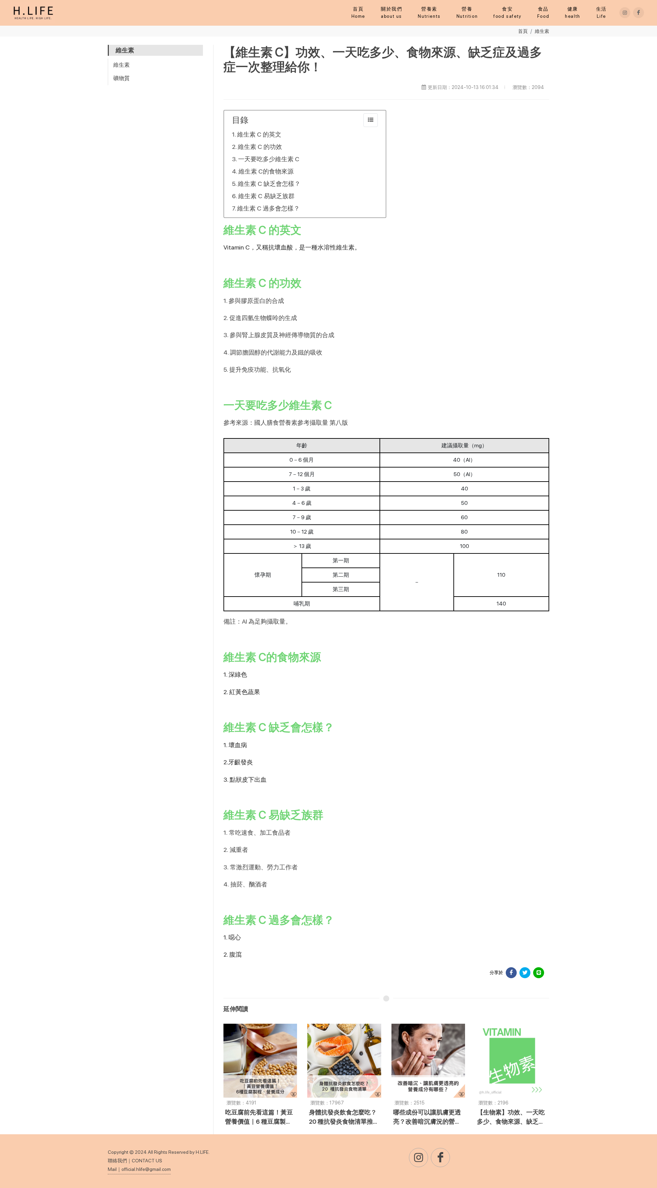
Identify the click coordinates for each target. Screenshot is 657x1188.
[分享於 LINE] (538, 972)
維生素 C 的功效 (260, 146)
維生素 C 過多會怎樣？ (268, 208)
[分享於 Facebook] (511, 972)
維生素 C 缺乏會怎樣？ (269, 183)
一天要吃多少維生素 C (268, 159)
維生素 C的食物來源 (266, 171)
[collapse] (370, 120)
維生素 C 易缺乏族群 (266, 196)
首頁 (523, 31)
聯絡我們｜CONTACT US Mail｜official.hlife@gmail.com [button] (139, 1165)
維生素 (542, 31)
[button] (429, 12)
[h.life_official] (624, 12)
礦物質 (121, 78)
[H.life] (638, 12)
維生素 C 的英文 (259, 134)
